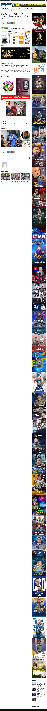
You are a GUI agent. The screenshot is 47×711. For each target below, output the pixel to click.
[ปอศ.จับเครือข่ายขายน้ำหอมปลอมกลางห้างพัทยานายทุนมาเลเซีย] (34, 694)
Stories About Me (32, 710)
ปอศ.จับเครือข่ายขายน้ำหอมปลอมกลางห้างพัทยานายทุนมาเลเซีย (41, 694)
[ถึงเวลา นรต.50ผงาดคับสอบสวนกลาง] (5, 176)
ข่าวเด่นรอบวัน (42, 710)
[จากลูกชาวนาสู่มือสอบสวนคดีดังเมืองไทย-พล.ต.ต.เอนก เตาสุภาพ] (15, 176)
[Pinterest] (12, 23)
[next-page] (3, 183)
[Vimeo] (44, 0)
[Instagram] (41, 0)
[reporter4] (4, 165)
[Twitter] (42, 0)
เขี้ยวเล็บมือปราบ (38, 710)
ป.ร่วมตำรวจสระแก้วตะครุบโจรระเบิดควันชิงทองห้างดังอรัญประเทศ (41, 699)
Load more (38, 702)
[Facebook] (40, 0)
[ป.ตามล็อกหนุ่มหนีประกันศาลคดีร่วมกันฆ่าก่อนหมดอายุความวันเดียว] (34, 689)
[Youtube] (45, 0)
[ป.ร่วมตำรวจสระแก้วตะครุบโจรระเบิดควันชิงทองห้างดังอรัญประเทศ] (34, 699)
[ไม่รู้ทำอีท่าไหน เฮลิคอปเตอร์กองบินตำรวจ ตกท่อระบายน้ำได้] (25, 176)
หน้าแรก (21, 710)
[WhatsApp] (14, 23)
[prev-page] (1, 183)
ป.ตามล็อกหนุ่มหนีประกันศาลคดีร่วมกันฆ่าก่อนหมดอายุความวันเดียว (41, 689)
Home (2, 10)
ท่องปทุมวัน (4, 10)
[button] (45, 8)
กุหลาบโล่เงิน (27, 710)
